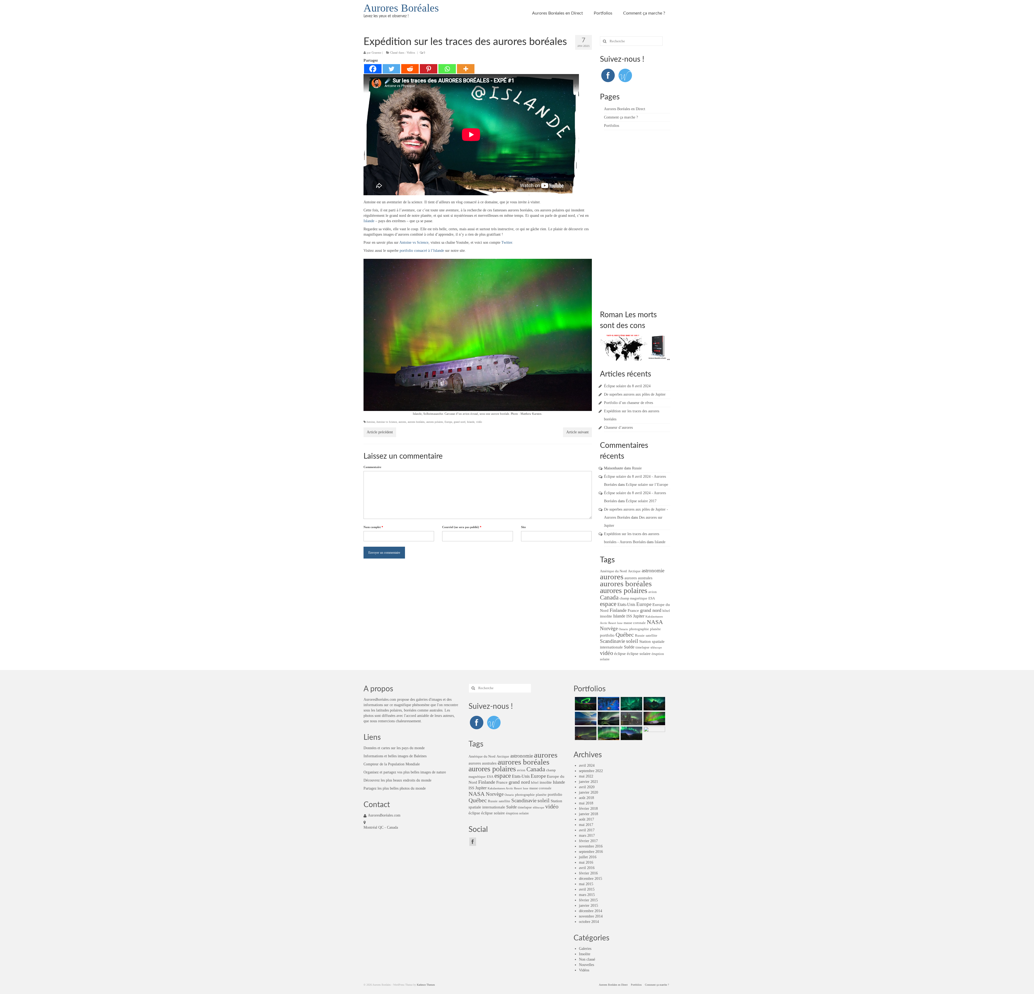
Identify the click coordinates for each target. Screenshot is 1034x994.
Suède (629, 647)
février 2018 (588, 809)
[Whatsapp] (447, 69)
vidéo (479, 421)
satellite (651, 635)
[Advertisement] (640, 219)
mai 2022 (586, 776)
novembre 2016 (591, 846)
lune (620, 623)
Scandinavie (612, 641)
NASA (655, 622)
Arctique (634, 571)
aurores (402, 421)
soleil (632, 641)
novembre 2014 (591, 916)
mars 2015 (587, 895)
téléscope (656, 647)
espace (608, 603)
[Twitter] (391, 69)
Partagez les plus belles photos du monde (395, 788)
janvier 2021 (588, 782)
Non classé (587, 959)
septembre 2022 (591, 771)
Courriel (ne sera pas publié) (461, 527)
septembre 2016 (591, 852)
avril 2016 (587, 868)
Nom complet (373, 527)
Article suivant (577, 432)
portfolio (607, 635)
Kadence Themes (426, 984)
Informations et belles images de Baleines (395, 756)
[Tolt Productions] (607, 718)
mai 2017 (586, 825)
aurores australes (638, 578)
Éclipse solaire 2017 (641, 501)
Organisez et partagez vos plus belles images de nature (405, 772)
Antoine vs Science (413, 242)
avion (652, 592)
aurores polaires (434, 421)
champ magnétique (633, 598)
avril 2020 (587, 787)
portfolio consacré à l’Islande (422, 251)
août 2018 (586, 798)
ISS (629, 616)
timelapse (642, 647)
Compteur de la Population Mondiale (392, 764)
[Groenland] (653, 703)
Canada (609, 597)
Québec (625, 635)
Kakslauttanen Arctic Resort (505, 788)
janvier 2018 (588, 814)
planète (655, 629)
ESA (651, 598)
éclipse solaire (639, 653)
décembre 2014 (590, 911)
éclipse (620, 653)
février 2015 (588, 900)
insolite (606, 616)
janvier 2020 (588, 792)
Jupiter (638, 616)
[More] (465, 69)
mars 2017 (587, 835)
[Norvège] (630, 703)
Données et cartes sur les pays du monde (394, 748)
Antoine (370, 421)
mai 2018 (586, 803)
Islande (369, 221)
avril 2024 (587, 765)
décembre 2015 (590, 879)
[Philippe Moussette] (653, 733)
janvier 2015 (588, 906)
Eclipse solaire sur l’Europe (647, 485)
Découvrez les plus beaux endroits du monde (397, 780)
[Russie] (585, 703)
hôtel (666, 611)
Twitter (506, 242)
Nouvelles (586, 965)
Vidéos (411, 52)
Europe (448, 421)
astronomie (653, 570)
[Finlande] (607, 703)
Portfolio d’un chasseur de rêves (628, 403)
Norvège (609, 628)
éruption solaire (517, 813)
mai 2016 (586, 862)
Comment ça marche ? (644, 13)
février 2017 (588, 841)
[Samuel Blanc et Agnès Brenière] (585, 733)
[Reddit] (410, 69)
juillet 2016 (587, 857)
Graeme (376, 52)
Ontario (623, 629)
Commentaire (372, 467)
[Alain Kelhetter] (585, 718)
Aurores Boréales (401, 8)
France (633, 610)
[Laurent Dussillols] (630, 718)
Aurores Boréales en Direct (557, 13)
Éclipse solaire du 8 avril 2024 (627, 386)
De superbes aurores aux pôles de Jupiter (635, 394)
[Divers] (630, 733)
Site (523, 527)
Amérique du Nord (613, 571)
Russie (637, 468)
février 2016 (588, 873)
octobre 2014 (589, 922)
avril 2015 (587, 889)
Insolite (584, 954)
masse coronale (635, 623)
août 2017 (586, 819)
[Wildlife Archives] (625, 75)
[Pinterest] (428, 69)
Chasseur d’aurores (618, 427)
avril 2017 (587, 830)
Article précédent (380, 432)
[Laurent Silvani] (607, 733)
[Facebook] (373, 69)
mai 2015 (586, 884)
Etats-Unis (626, 604)
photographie (639, 629)
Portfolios (603, 13)
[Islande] (653, 718)
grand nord (459, 421)
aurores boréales (416, 421)
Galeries (585, 949)
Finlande (618, 610)
